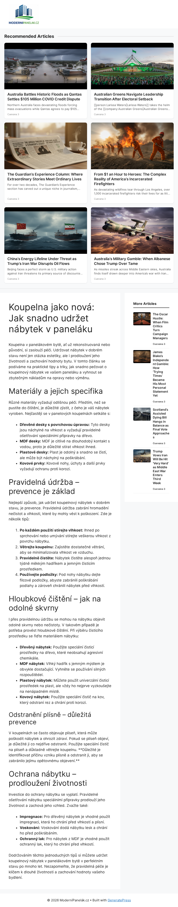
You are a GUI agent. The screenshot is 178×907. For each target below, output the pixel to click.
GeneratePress (119, 900)
